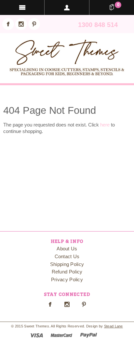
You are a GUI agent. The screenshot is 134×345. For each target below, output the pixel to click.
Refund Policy (67, 271)
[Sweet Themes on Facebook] (8, 24)
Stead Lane (113, 326)
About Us (67, 248)
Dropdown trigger (67, 7)
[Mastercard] (61, 335)
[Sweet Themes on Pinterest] (34, 24)
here (105, 124)
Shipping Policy (67, 264)
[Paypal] (88, 335)
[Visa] (36, 335)
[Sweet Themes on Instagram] (21, 24)
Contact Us (67, 256)
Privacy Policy (67, 279)
